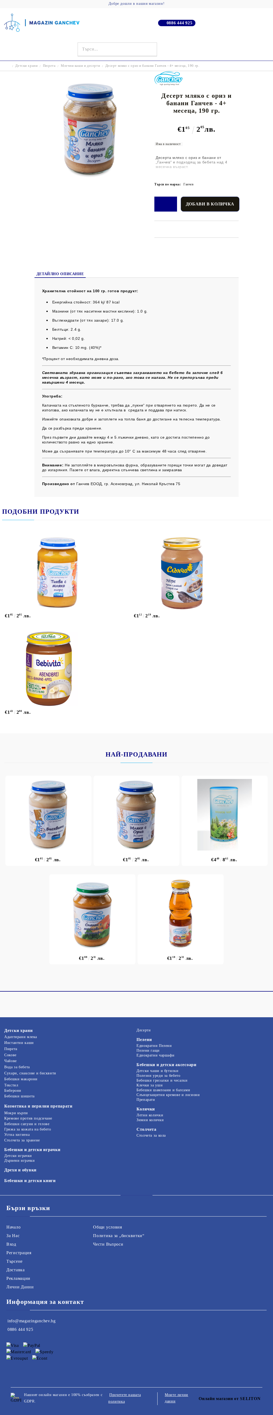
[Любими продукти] (257, 49)
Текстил (11, 1085)
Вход (11, 1244)
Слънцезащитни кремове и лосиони (168, 1095)
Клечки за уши (149, 1085)
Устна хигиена (17, 1135)
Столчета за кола (151, 1135)
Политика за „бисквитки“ (118, 1235)
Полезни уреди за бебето (158, 1076)
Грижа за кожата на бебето (27, 1129)
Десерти (143, 1030)
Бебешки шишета (19, 1096)
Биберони (12, 1091)
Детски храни (26, 66)
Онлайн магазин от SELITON (229, 1398)
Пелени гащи (148, 1050)
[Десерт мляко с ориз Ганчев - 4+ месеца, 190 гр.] (136, 815)
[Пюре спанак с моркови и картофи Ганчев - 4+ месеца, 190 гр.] (92, 913)
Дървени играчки (19, 1161)
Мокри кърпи (16, 1113)
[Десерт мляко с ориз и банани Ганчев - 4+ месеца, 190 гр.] (90, 176)
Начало (13, 1227)
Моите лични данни (176, 1398)
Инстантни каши (19, 1043)
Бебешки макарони (21, 1079)
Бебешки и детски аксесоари (166, 1064)
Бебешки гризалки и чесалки (161, 1080)
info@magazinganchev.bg (31, 1321)
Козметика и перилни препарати (38, 1106)
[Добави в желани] (165, 204)
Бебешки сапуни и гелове (27, 1124)
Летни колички (149, 1115)
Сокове (10, 1055)
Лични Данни (20, 1287)
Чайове (10, 1061)
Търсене (14, 1261)
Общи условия (107, 1227)
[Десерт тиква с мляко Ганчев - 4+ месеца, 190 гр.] (66, 572)
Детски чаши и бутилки (157, 1071)
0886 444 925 (179, 23)
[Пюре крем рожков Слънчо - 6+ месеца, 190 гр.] (195, 572)
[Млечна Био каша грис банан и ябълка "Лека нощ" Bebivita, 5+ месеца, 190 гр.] (66, 669)
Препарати (145, 1100)
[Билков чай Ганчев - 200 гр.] (224, 815)
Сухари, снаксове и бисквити (30, 1073)
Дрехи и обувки (20, 1170)
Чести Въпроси (108, 1244)
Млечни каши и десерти (80, 66)
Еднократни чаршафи (155, 1055)
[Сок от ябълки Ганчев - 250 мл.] (180, 913)
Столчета (146, 1129)
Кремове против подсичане (28, 1118)
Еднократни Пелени (154, 1046)
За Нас (12, 1235)
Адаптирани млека (20, 1037)
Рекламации (18, 1278)
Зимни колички (150, 1120)
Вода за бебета (17, 1067)
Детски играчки (18, 1156)
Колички (145, 1109)
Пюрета (49, 66)
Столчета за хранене (22, 1140)
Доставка (15, 1270)
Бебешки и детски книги (30, 1180)
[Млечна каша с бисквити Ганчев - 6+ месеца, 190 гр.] (48, 815)
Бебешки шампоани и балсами (163, 1090)
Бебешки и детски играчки (32, 1149)
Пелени (144, 1039)
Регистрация (18, 1252)
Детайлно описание (60, 274)
